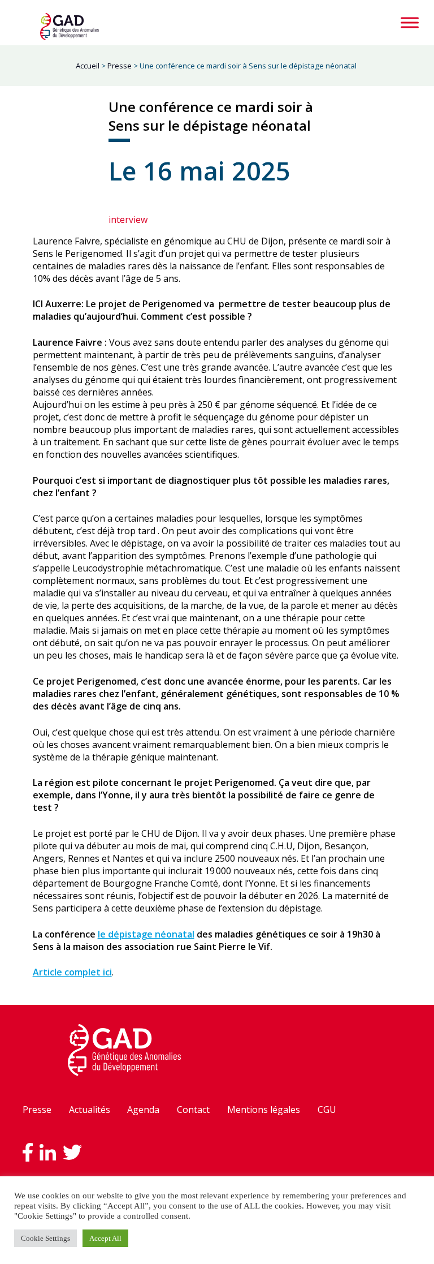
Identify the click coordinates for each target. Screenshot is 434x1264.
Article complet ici (72, 972)
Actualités (89, 1109)
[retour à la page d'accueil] (69, 26)
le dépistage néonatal (146, 934)
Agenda (143, 1109)
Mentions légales (263, 1109)
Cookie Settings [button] (45, 1238)
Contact (193, 1109)
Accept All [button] (105, 1238)
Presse (37, 1109)
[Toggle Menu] (410, 22)
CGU (327, 1109)
